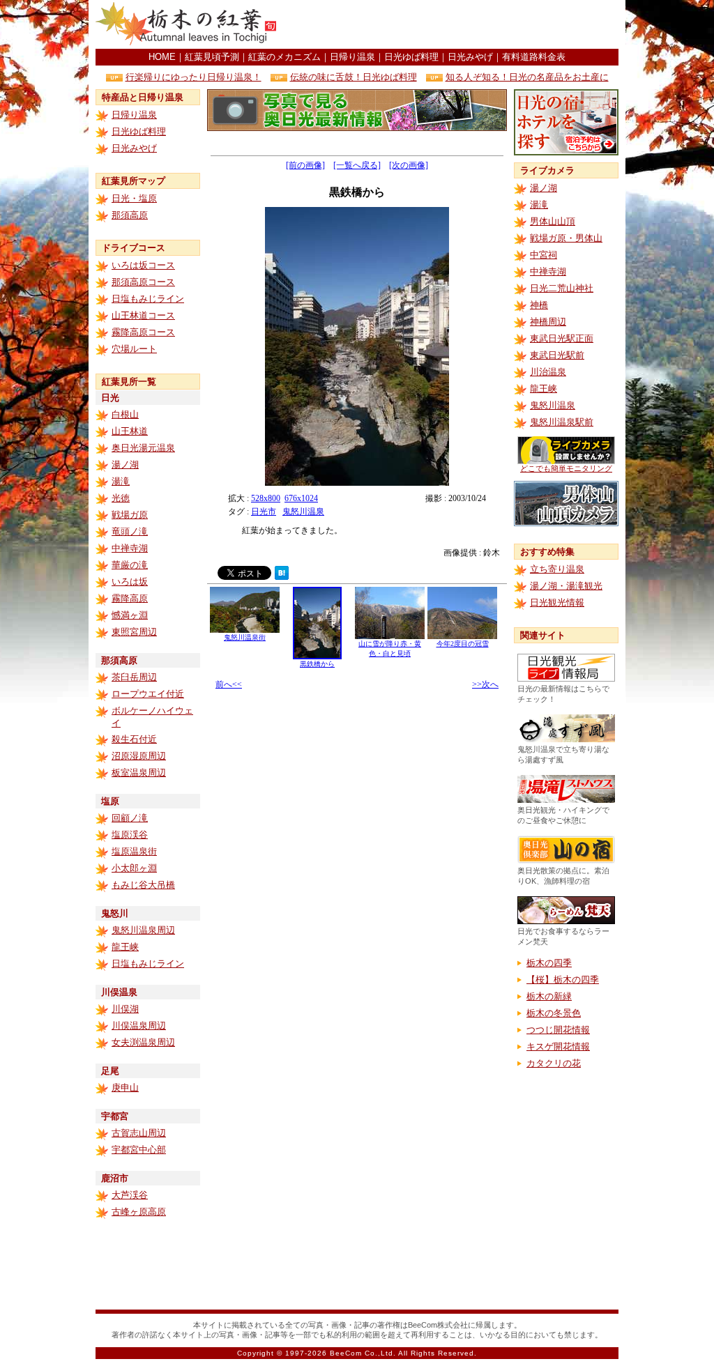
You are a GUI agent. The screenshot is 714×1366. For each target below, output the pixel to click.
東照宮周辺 (134, 632)
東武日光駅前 (557, 355)
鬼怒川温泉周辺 (143, 930)
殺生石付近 (134, 739)
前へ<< (228, 684)
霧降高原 (130, 598)
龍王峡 (125, 947)
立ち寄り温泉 (557, 569)
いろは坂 (130, 581)
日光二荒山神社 (561, 288)
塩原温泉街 (134, 851)
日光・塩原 (134, 198)
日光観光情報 (557, 602)
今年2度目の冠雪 (462, 643)
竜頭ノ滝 (130, 531)
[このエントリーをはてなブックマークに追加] (282, 576)
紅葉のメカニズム (284, 57)
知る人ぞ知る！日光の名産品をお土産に (527, 77)
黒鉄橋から (317, 664)
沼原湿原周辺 (139, 756)
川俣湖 (125, 1009)
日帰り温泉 (352, 57)
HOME (162, 57)
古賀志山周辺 (139, 1133)
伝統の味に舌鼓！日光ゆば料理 (353, 77)
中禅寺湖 (130, 548)
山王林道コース (143, 315)
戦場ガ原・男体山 (566, 238)
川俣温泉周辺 (139, 1025)
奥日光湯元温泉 (143, 448)
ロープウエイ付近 (148, 694)
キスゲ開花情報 (558, 1046)
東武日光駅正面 (561, 338)
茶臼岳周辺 (134, 677)
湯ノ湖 (125, 464)
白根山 (125, 414)
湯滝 (121, 481)
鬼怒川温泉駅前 (561, 422)
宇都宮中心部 (139, 1149)
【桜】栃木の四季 (562, 979)
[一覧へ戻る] (357, 165)
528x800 (265, 498)
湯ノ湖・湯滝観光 (566, 586)
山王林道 (130, 431)
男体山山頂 (552, 221)
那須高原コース (143, 282)
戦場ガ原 (130, 514)
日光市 (263, 511)
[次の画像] (408, 165)
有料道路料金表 (533, 57)
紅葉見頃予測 (212, 57)
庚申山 (125, 1087)
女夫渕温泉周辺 (143, 1042)
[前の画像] (305, 165)
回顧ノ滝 (130, 818)
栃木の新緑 (549, 996)
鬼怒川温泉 (303, 511)
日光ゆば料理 (411, 57)
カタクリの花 (553, 1063)
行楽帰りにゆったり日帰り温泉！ (193, 77)
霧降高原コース (143, 332)
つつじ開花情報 (558, 1029)
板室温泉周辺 (139, 772)
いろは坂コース (143, 265)
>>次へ (485, 684)
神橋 (539, 305)
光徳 (121, 498)
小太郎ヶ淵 (134, 868)
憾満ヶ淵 (130, 615)
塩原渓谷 (130, 834)
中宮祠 (543, 255)
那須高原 (130, 215)
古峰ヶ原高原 (139, 1211)
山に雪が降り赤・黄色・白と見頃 (389, 648)
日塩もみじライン (148, 298)
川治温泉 (548, 372)
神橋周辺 (548, 321)
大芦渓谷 (130, 1195)
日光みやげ (470, 57)
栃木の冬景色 (553, 1013)
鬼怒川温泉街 (245, 637)
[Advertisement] (455, 24)
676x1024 (301, 498)
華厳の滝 (130, 565)
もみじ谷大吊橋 (143, 885)
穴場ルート (134, 349)
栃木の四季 (549, 963)
